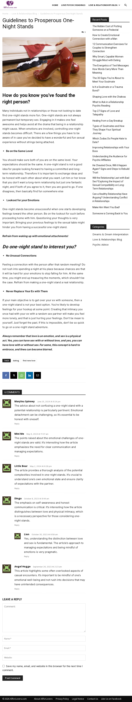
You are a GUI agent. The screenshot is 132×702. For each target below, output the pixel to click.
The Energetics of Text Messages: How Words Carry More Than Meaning (110, 69)
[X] (13, 375)
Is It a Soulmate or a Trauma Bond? (107, 89)
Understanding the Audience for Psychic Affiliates (109, 158)
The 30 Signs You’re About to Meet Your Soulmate (108, 80)
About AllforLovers (43, 698)
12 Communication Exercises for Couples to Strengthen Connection (110, 48)
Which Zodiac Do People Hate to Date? (109, 140)
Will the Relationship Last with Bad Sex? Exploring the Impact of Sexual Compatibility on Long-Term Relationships (110, 183)
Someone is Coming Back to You (110, 213)
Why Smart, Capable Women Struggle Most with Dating (107, 58)
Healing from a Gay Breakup (107, 120)
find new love (29, 360)
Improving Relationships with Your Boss (110, 149)
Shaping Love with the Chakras (109, 96)
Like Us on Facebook (111, 698)
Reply (16, 424)
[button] (125, 5)
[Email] (37, 375)
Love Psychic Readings (73, 5)
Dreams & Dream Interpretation (110, 234)
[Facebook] (5, 375)
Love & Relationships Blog (103, 5)
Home (55, 5)
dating (16, 360)
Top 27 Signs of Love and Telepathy (106, 113)
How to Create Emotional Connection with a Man (105, 37)
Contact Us (92, 698)
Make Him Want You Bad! (106, 207)
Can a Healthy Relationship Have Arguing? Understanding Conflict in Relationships (110, 198)
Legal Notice (78, 698)
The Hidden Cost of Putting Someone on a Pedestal (107, 28)
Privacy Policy (62, 698)
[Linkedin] (29, 375)
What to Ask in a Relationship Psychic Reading (108, 104)
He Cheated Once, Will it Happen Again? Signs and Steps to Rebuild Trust (110, 169)
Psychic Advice (100, 244)
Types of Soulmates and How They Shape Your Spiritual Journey (108, 130)
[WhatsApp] (21, 375)
